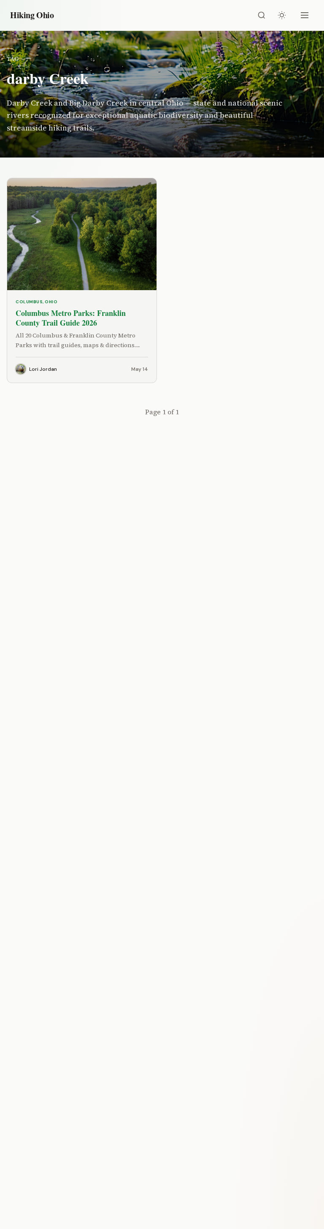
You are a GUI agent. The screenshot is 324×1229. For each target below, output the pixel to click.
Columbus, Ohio (36, 302)
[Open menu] (304, 15)
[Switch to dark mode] (281, 15)
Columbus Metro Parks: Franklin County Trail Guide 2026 (71, 317)
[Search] (261, 15)
